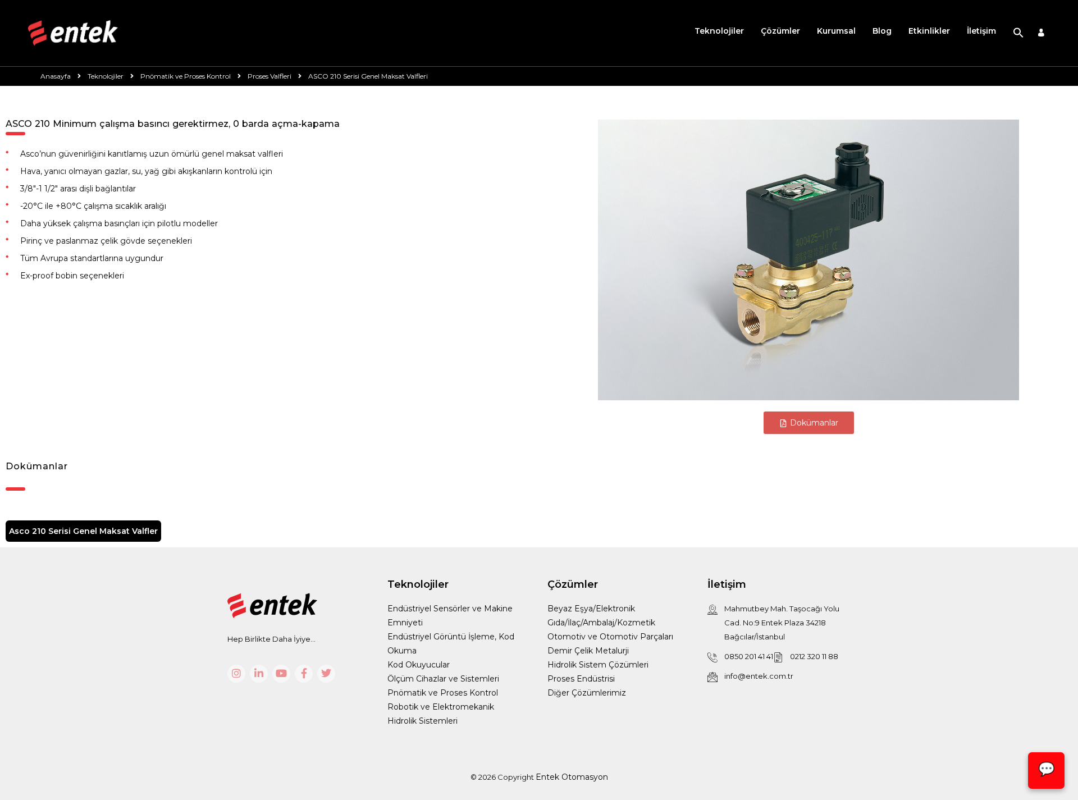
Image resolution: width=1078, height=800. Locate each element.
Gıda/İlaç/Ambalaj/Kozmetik (601, 623)
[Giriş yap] (1041, 33)
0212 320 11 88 (814, 656)
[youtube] (281, 674)
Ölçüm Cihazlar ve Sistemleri (443, 679)
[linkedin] (259, 674)
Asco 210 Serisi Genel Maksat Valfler (83, 531)
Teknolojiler (719, 31)
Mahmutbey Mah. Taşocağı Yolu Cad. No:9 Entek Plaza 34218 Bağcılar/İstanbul (781, 622)
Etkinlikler (929, 31)
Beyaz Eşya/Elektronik (591, 609)
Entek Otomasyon (572, 777)
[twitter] (326, 674)
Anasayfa (55, 76)
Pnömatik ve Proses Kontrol (442, 693)
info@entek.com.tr (758, 675)
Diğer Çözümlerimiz (586, 693)
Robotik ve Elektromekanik (440, 707)
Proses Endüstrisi (581, 679)
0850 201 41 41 (748, 656)
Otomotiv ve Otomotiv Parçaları (610, 637)
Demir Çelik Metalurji (588, 651)
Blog (882, 31)
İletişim (981, 31)
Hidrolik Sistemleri (422, 721)
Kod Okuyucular (418, 665)
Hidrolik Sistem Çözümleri (597, 665)
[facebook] (304, 674)
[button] (1018, 33)
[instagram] (236, 674)
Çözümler (780, 31)
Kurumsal (836, 31)
